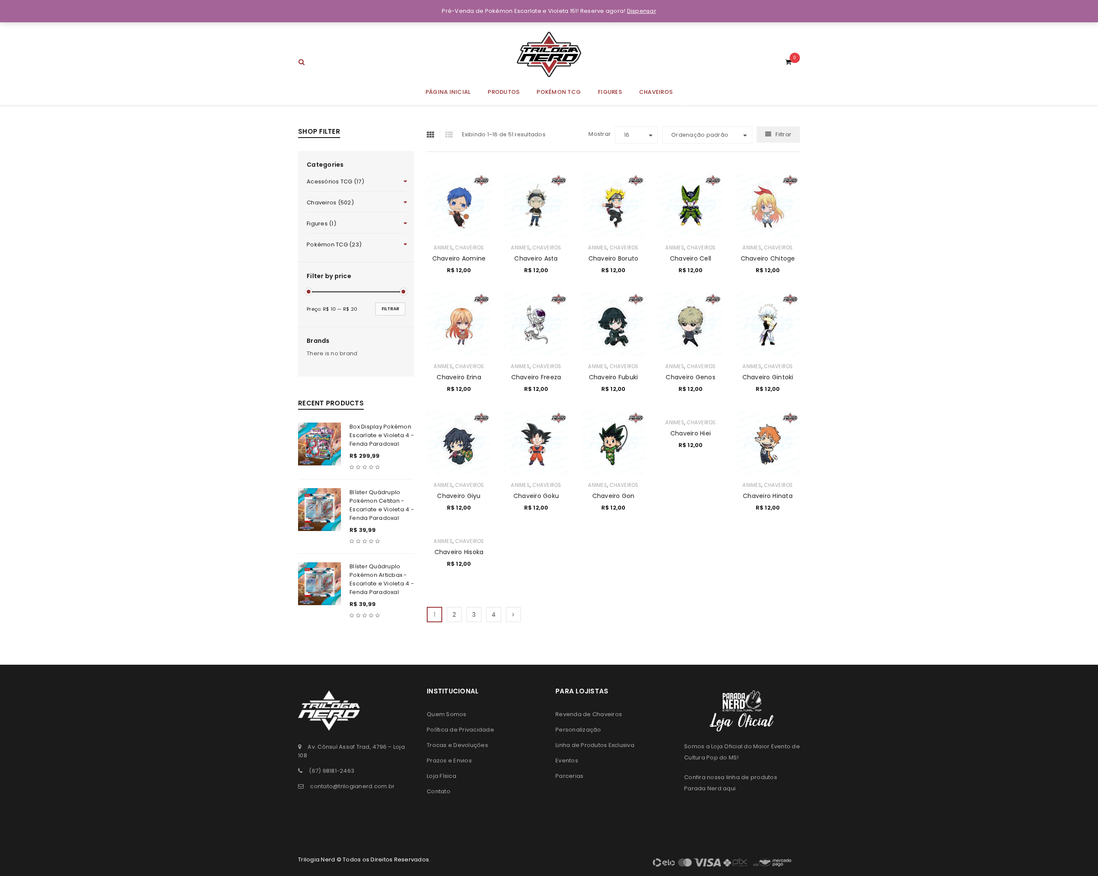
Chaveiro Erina (459, 377)
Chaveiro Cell (690, 258)
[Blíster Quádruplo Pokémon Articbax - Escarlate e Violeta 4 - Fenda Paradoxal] (319, 583)
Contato (438, 791)
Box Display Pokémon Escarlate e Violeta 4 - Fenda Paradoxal (382, 435)
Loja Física (441, 776)
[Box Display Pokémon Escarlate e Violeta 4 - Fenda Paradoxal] (319, 444)
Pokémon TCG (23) (334, 244)
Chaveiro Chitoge (768, 258)
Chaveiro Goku (536, 496)
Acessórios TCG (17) (335, 181)
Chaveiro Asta (536, 258)
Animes (443, 247)
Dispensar (641, 11)
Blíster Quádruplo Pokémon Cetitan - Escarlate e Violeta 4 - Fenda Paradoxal (382, 505)
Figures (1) (321, 223)
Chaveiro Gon (613, 496)
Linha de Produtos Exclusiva (594, 745)
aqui (729, 788)
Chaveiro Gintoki (767, 377)
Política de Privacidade (460, 730)
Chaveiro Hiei (690, 433)
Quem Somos (447, 714)
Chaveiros (469, 247)
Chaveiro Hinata (768, 496)
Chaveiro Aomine (459, 258)
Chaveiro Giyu (458, 496)
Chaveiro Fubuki (613, 377)
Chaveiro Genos (690, 377)
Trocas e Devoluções (457, 745)
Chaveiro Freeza (536, 377)
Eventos (566, 760)
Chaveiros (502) (330, 202)
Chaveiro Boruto (613, 258)
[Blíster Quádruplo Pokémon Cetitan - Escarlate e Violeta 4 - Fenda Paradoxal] (319, 509)
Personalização (578, 730)
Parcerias (569, 776)
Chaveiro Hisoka (459, 552)
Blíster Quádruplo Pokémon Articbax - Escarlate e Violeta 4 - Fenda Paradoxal (382, 579)
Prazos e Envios (449, 760)
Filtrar (390, 309)
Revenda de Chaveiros (588, 714)
